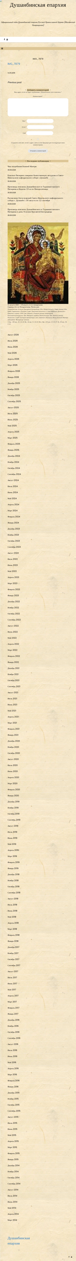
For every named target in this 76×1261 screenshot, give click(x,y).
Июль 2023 (13, 559)
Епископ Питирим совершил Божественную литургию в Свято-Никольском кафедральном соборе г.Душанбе (36, 176)
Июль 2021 (12, 698)
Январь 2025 (13, 450)
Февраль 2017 (13, 1007)
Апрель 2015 (13, 1141)
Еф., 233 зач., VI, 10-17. (49, 322)
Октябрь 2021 (13, 680)
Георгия (36, 313)
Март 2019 (12, 856)
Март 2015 (12, 1147)
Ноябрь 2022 (13, 607)
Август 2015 (13, 1117)
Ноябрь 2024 (13, 462)
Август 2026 (13, 334)
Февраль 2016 (13, 1080)
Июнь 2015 (12, 1129)
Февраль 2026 (14, 371)
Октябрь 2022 (14, 613)
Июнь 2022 (13, 631)
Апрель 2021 (13, 716)
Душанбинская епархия (38, 4)
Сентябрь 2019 (14, 819)
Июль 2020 (13, 765)
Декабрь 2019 (13, 801)
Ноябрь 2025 (13, 389)
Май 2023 (12, 571)
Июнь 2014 (12, 1201)
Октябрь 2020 (14, 753)
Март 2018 (12, 929)
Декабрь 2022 (14, 601)
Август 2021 (13, 692)
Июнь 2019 (12, 838)
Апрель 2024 (13, 504)
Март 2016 (12, 1074)
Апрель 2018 (13, 923)
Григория (23, 318)
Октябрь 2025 (14, 395)
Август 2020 (13, 759)
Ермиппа (10, 313)
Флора (46, 309)
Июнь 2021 (12, 704)
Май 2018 (12, 916)
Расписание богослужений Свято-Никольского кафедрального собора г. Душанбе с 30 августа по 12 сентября (35, 199)
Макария (30, 315)
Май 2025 (12, 425)
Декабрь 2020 (14, 741)
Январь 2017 (13, 1013)
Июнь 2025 (13, 419)
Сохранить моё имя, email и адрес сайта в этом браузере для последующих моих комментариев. (38, 144)
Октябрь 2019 (13, 813)
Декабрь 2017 (13, 947)
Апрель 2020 (13, 777)
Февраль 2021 (13, 728)
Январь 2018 (13, 941)
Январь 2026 (13, 377)
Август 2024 (13, 480)
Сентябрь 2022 (14, 619)
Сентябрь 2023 (14, 547)
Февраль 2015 (14, 1153)
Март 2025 (13, 437)
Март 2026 (12, 365)
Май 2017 (12, 989)
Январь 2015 (13, 1159)
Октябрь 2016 (13, 1032)
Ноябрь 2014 (13, 1171)
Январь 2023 (13, 595)
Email (24, 127)
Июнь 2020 (13, 771)
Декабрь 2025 (14, 383)
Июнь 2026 (13, 346)
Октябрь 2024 (14, 468)
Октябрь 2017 (13, 959)
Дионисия (61, 311)
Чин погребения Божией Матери (22, 166)
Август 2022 (13, 625)
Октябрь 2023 (14, 540)
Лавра (56, 309)
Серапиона (15, 311)
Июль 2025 (13, 413)
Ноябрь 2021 (13, 674)
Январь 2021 (13, 735)
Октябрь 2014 (13, 1177)
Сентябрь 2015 (14, 1111)
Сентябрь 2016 (14, 1038)
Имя (24, 121)
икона (50, 309)
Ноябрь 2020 (13, 747)
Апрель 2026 (13, 359)
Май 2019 (12, 844)
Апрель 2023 (13, 577)
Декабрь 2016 (13, 1020)
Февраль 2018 (13, 935)
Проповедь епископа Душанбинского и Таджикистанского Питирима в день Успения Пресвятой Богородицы (34, 210)
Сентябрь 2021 (14, 686)
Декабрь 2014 (13, 1165)
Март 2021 (12, 722)
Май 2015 (12, 1135)
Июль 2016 (12, 1050)
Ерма (9, 311)
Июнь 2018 (12, 910)
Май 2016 (12, 1062)
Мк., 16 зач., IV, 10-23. (31, 322)
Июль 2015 (12, 1123)
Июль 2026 (13, 340)
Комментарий (38, 96)
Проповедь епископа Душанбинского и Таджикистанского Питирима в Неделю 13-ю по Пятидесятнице (34, 187)
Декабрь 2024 (14, 456)
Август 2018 (13, 898)
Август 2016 (13, 1044)
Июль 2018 (12, 904)
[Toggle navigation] (2, 48)
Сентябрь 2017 (14, 965)
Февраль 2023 (14, 589)
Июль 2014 (12, 1195)
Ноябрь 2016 (13, 1026)
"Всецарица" (19, 320)
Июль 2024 (13, 486)
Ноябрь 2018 (13, 880)
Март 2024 (13, 510)
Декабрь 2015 (13, 1092)
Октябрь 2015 (13, 1104)
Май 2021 (12, 710)
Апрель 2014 (13, 1214)
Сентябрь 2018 (14, 892)
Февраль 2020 (14, 789)
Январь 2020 (13, 795)
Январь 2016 (13, 1086)
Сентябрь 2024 (14, 474)
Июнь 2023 (13, 565)
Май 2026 (12, 353)
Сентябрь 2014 (14, 1183)
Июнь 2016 (12, 1056)
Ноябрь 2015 (13, 1098)
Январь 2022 (13, 662)
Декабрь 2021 (13, 668)
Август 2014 (13, 1189)
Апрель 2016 (13, 1068)
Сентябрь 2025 (14, 401)
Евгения (41, 318)
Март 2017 (12, 1001)
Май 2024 (12, 498)
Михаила (49, 318)
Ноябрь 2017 (13, 953)
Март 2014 (12, 1220)
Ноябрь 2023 (13, 534)
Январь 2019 (13, 868)
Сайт (24, 133)
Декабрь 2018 (13, 874)
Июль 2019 (12, 832)
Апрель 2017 (13, 995)
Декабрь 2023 (14, 528)
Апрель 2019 (13, 850)
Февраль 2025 (14, 443)
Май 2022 (12, 638)
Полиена (23, 311)
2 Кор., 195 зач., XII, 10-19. (16, 322)
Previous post (14, 82)
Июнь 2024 (13, 492)
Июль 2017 (12, 977)
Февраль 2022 (14, 656)
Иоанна (29, 313)
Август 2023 (13, 553)
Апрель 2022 (13, 644)
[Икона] (38, 263)
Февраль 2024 (14, 516)
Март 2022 (12, 650)
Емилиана (35, 311)
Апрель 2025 (13, 431)
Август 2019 (13, 825)
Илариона (53, 311)
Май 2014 (12, 1208)
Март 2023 (12, 583)
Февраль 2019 (13, 862)
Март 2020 (12, 783)
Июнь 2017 (12, 983)
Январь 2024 (13, 522)
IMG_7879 (14, 63)
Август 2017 (13, 971)
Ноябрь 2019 (13, 807)
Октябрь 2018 (13, 886)
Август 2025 (13, 407)
